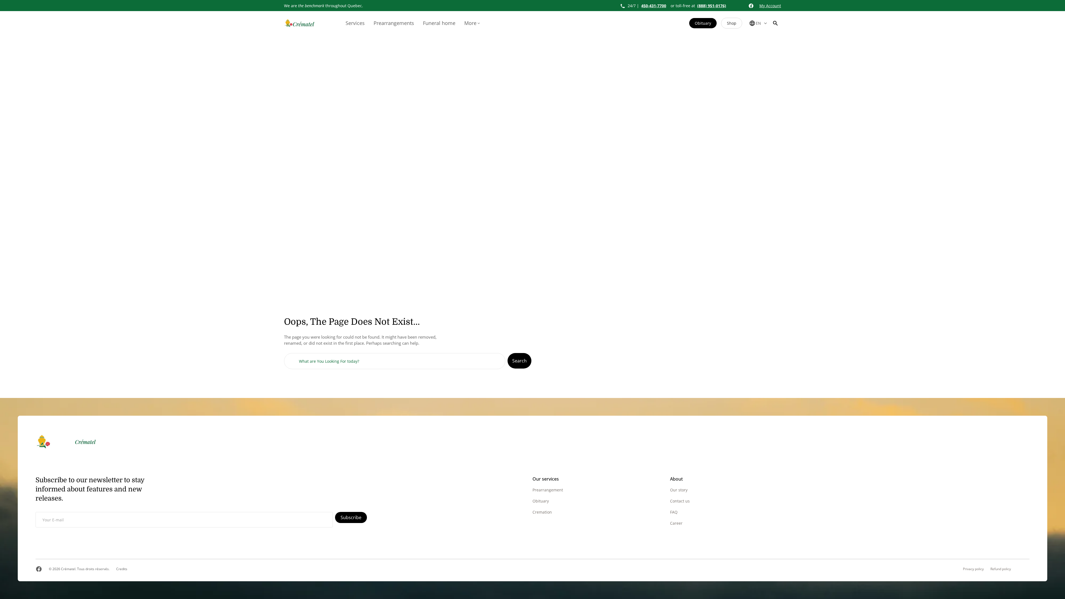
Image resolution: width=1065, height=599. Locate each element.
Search (519, 361)
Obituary (703, 23)
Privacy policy (973, 569)
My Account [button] (770, 5)
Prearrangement (547, 490)
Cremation (542, 512)
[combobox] (394, 361)
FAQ (674, 512)
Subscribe (351, 517)
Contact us (680, 501)
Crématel (68, 569)
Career (676, 523)
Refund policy (1000, 569)
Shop (731, 23)
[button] (775, 23)
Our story (679, 490)
